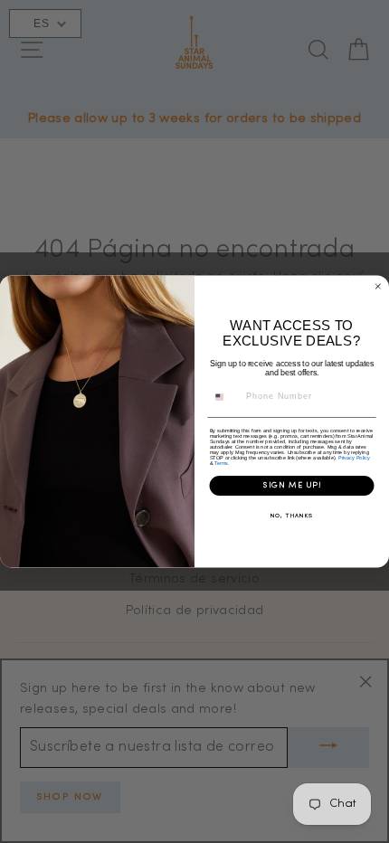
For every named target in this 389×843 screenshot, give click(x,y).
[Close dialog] (378, 286)
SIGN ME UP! (292, 486)
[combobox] (225, 397)
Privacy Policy (354, 457)
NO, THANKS (291, 516)
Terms (221, 463)
